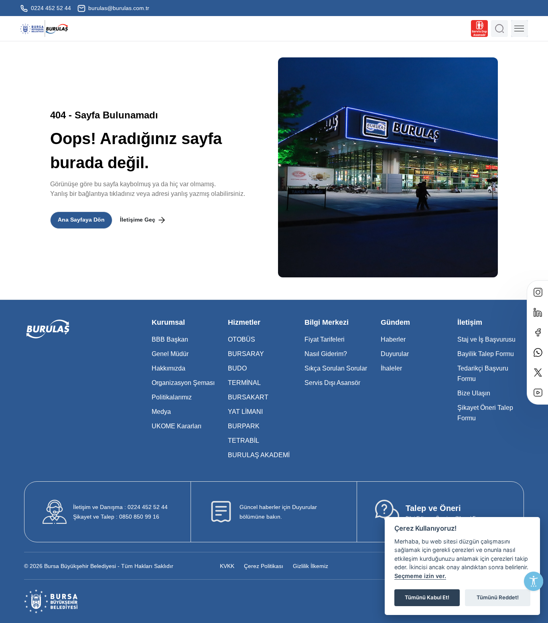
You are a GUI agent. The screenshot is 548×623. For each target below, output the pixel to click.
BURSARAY (246, 353)
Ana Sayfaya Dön (81, 219)
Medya (161, 411)
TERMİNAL (244, 382)
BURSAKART (248, 397)
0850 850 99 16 (116, 516)
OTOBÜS (241, 339)
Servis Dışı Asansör (332, 382)
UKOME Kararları (176, 426)
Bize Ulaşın (473, 393)
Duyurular (395, 353)
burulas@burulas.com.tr (118, 8)
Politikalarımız (172, 397)
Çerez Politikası (263, 566)
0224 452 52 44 (50, 8)
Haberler (393, 339)
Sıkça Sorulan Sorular (335, 368)
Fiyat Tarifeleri (324, 339)
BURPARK (244, 426)
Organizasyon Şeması (183, 382)
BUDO (237, 368)
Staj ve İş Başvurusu (486, 339)
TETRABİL (243, 440)
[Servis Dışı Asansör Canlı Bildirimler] (479, 28)
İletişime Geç (138, 219)
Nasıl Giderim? (325, 353)
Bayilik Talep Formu (485, 353)
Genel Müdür (170, 353)
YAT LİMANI (245, 411)
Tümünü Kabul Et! (427, 597)
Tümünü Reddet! (498, 597)
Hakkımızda (168, 368)
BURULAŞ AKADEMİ (259, 455)
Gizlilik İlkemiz (310, 566)
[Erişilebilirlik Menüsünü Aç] (533, 581)
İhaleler (391, 368)
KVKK (227, 566)
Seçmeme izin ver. (420, 575)
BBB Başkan (170, 339)
